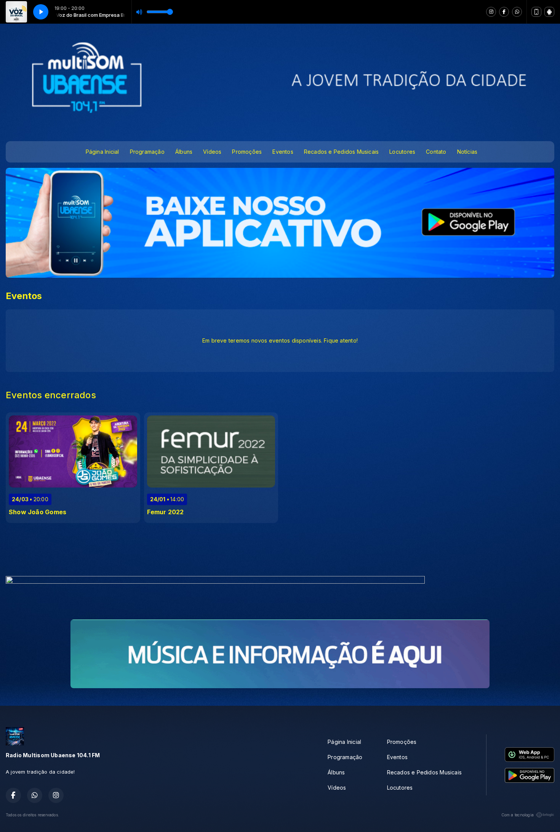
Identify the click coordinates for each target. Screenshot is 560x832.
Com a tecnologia (517, 815)
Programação (147, 151)
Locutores (402, 151)
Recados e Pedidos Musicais (341, 151)
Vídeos (212, 151)
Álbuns (183, 151)
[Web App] (536, 12)
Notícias (467, 151)
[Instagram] (491, 12)
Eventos (282, 151)
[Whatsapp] (517, 12)
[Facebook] (504, 12)
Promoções (247, 151)
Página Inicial (102, 151)
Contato (436, 151)
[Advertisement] (280, 551)
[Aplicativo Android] (549, 12)
